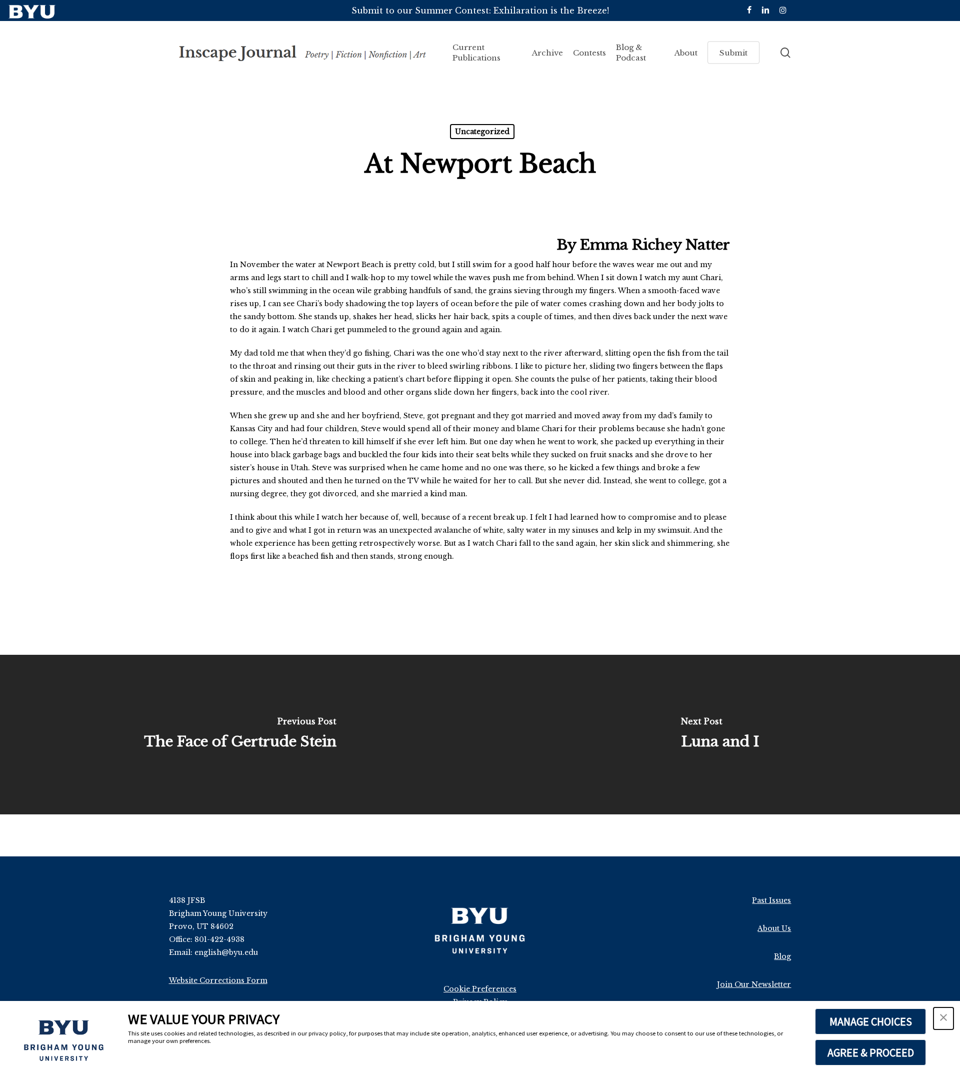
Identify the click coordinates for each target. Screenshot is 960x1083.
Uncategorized (482, 131)
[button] (944, 1018)
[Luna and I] (720, 734)
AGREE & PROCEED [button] (871, 1052)
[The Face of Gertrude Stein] (240, 734)
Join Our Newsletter (754, 984)
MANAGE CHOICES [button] (871, 1021)
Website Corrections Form (218, 980)
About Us (774, 928)
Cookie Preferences (480, 988)
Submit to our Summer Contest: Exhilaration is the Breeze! (480, 11)
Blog (782, 956)
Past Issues (771, 900)
